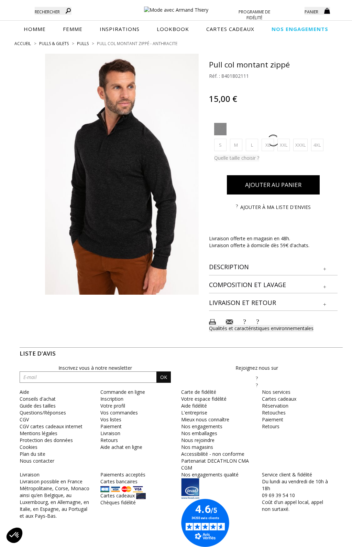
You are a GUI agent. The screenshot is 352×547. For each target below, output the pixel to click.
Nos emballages (199, 433)
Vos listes (110, 419)
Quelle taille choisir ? (236, 158)
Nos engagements (201, 426)
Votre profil (112, 405)
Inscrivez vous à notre (95, 368)
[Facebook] (257, 378)
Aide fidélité (194, 405)
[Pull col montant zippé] (122, 174)
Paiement (111, 426)
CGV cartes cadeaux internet (51, 426)
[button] (273, 267)
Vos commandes (119, 412)
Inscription (111, 399)
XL (269, 144)
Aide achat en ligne (121, 447)
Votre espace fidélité (204, 399)
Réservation (275, 405)
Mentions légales (38, 433)
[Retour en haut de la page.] (327, 538)
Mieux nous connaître (205, 419)
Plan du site (32, 454)
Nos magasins (197, 447)
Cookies (28, 447)
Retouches (274, 412)
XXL (285, 144)
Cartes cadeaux (279, 399)
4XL (318, 144)
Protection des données (46, 440)
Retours (109, 440)
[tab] (273, 267)
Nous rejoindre (197, 440)
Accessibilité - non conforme (212, 454)
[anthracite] (220, 129)
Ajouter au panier (273, 185)
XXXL (301, 144)
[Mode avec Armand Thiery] (176, 6)
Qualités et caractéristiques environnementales (261, 328)
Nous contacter (37, 460)
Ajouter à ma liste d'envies (275, 207)
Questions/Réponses (43, 412)
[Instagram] (257, 385)
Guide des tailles (38, 405)
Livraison (110, 433)
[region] (122, 174)
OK (163, 377)
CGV (24, 419)
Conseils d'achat (38, 399)
